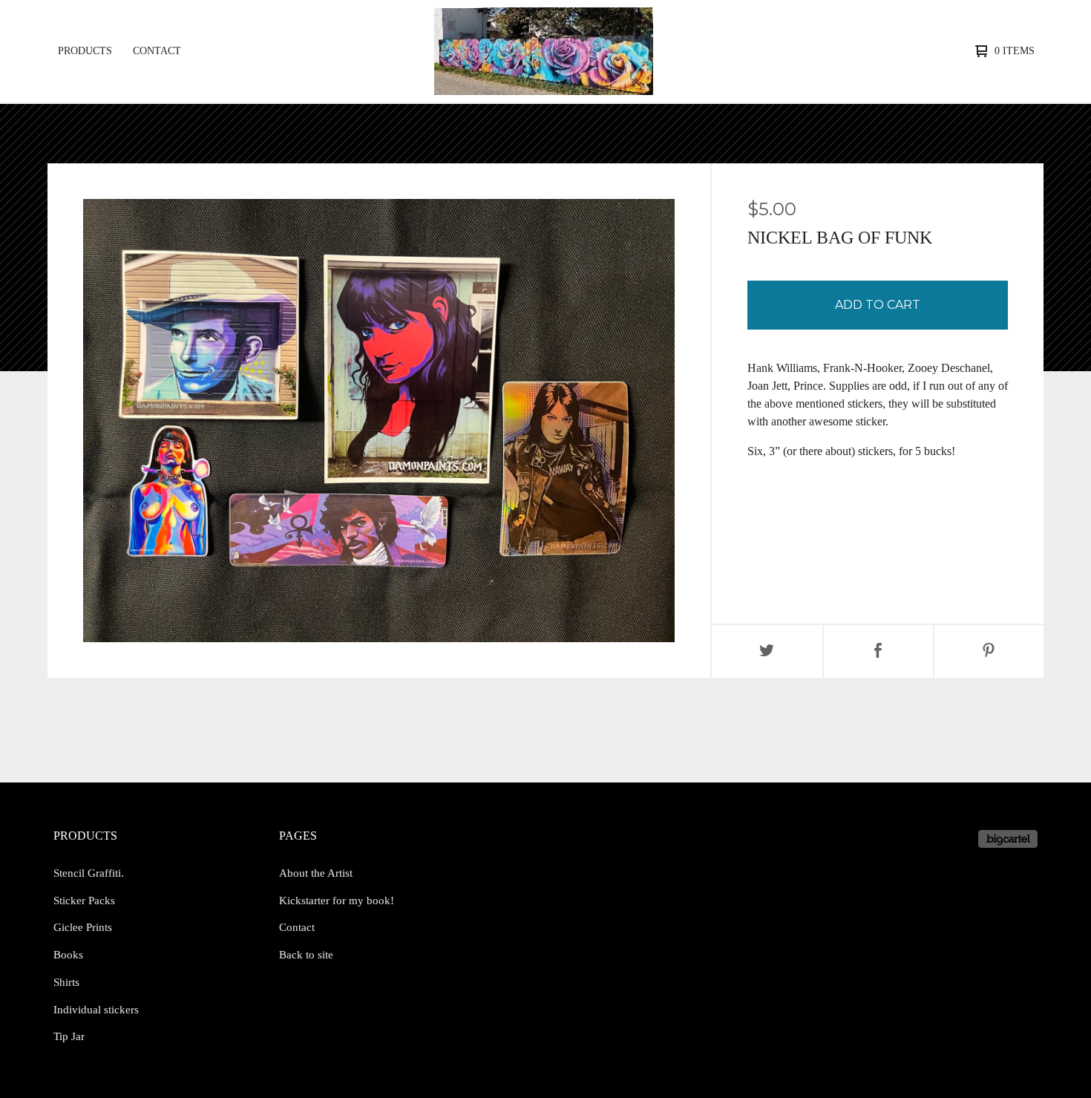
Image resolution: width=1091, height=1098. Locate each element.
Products (85, 50)
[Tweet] (767, 651)
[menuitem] (85, 51)
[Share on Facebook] (878, 651)
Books (68, 955)
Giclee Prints (82, 927)
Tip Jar (69, 1036)
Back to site (306, 955)
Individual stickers (96, 1010)
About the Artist (316, 873)
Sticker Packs (84, 900)
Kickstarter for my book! (336, 900)
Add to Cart (877, 305)
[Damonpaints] (543, 51)
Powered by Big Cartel (1008, 839)
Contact (157, 50)
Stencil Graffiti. (88, 873)
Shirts (66, 982)
